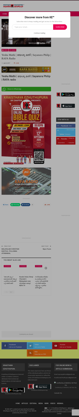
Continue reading (39, 33)
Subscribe (60, 27)
